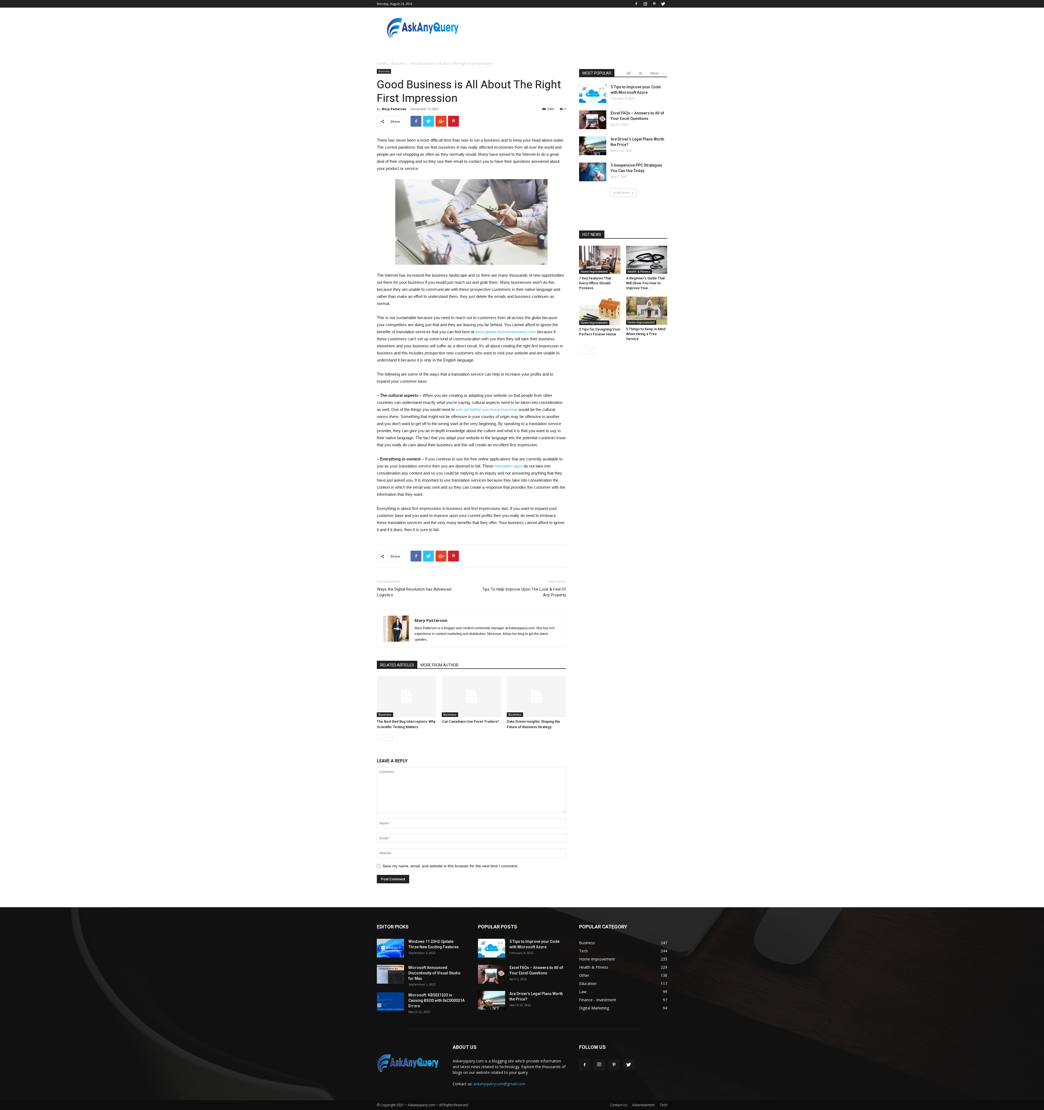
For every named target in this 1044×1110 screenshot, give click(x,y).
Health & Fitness (639, 271)
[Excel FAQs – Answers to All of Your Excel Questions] (592, 119)
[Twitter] (663, 4)
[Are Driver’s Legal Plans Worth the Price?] (592, 145)
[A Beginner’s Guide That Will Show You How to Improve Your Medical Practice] (646, 260)
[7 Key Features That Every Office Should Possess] (599, 260)
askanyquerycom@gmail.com (499, 1083)
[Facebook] (636, 4)
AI (640, 73)
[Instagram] (645, 4)
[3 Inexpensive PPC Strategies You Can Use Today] (592, 172)
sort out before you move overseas (487, 409)
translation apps (509, 466)
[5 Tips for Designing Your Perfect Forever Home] (599, 311)
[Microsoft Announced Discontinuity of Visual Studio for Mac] (390, 974)
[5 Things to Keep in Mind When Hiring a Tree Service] (646, 311)
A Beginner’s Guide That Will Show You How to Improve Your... (645, 283)
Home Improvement (594, 271)
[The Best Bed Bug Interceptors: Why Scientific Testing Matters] (406, 696)
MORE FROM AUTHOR (439, 665)
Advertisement (643, 1105)
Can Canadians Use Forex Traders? (470, 721)
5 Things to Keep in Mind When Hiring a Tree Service (646, 334)
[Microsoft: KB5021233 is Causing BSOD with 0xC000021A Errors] (390, 1001)
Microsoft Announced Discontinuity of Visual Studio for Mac (434, 973)
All (629, 73)
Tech (663, 1105)
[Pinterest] (654, 4)
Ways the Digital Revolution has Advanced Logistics (414, 592)
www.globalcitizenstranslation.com (505, 331)
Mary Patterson (394, 109)
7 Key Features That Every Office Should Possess (595, 283)
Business (398, 63)
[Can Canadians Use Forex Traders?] (471, 696)
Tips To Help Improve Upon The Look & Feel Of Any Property (524, 592)
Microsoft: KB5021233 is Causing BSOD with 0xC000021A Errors (436, 1000)
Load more (621, 192)
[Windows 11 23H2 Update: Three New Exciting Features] (390, 948)
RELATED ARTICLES (397, 665)
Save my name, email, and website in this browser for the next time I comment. (450, 866)
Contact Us (618, 1105)
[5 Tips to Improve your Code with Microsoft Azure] (592, 93)
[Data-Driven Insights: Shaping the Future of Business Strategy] (536, 696)
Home (381, 63)
